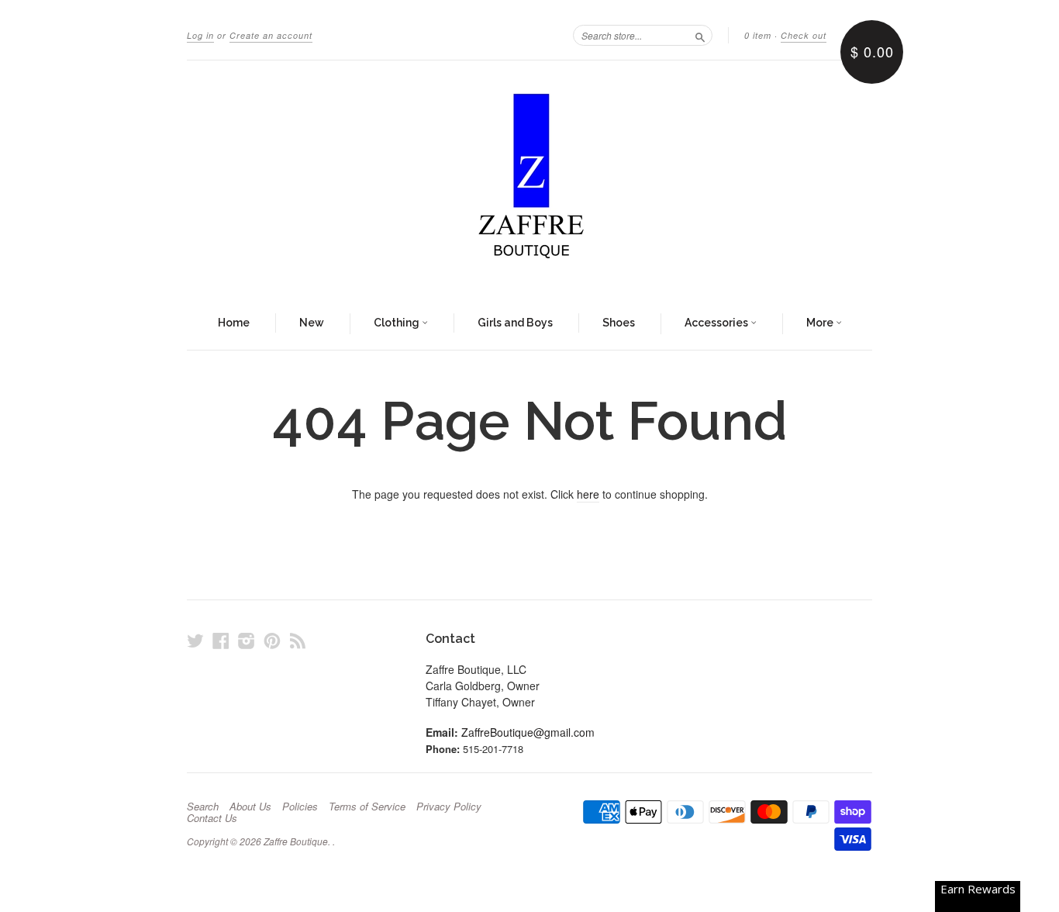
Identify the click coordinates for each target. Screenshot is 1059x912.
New (311, 322)
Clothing (398, 322)
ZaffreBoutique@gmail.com (528, 732)
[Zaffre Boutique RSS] (297, 640)
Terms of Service (367, 806)
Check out (803, 35)
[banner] (529, 179)
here (588, 494)
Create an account (270, 35)
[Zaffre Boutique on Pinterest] (272, 640)
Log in (200, 35)
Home (234, 322)
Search (203, 806)
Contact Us (212, 818)
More (821, 322)
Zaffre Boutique (296, 841)
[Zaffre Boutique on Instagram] (246, 640)
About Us (250, 806)
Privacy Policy (448, 806)
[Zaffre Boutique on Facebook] (220, 640)
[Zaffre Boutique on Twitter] (195, 640)
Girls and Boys (515, 322)
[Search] (700, 35)
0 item (757, 35)
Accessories (717, 322)
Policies (300, 806)
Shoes (618, 322)
